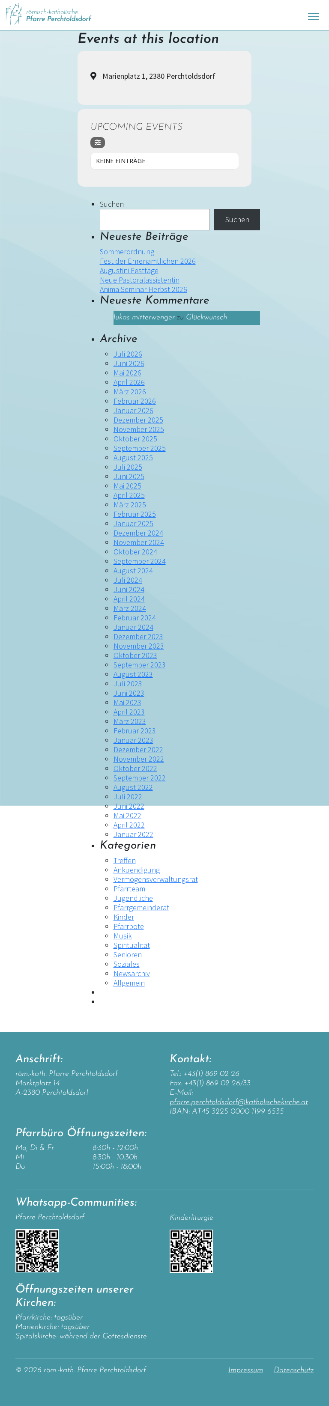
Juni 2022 (129, 806)
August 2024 (133, 570)
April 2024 (129, 599)
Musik (123, 936)
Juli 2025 (128, 467)
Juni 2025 (129, 476)
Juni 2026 (129, 363)
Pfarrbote (129, 926)
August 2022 (133, 787)
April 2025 (129, 495)
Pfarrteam (129, 889)
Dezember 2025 (138, 420)
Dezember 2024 (138, 533)
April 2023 (129, 712)
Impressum (245, 1370)
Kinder (124, 917)
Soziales (127, 964)
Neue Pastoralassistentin (139, 280)
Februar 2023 (135, 731)
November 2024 (139, 542)
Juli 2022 (128, 796)
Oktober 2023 (135, 655)
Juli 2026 (128, 354)
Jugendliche (133, 898)
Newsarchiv (132, 973)
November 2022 (139, 759)
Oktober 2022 (135, 768)
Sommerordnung (127, 251)
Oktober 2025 (135, 439)
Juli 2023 (128, 683)
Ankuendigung (137, 870)
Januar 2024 (133, 627)
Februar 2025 (135, 514)
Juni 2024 (129, 589)
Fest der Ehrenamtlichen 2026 (148, 261)
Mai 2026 (127, 373)
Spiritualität (132, 945)
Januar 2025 (133, 523)
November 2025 (139, 429)
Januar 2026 (133, 410)
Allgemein (129, 983)
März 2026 (130, 391)
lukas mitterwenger (144, 318)
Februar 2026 (135, 401)
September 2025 (140, 448)
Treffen (125, 860)
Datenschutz (294, 1370)
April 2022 (129, 825)
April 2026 (129, 382)
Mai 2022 (127, 815)
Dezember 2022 (138, 749)
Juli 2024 (128, 580)
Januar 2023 (133, 740)
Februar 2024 (135, 618)
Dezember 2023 (138, 636)
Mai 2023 (127, 702)
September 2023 (140, 665)
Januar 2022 (133, 834)
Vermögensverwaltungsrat (156, 879)
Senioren (128, 954)
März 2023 (130, 721)
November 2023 (139, 646)
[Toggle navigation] (313, 15)
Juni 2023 (129, 693)
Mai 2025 (127, 486)
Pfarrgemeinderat (141, 907)
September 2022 (140, 778)
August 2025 (133, 457)
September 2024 (140, 561)
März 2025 (130, 504)
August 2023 (133, 674)
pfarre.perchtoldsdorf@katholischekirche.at (239, 1102)
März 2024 (130, 608)
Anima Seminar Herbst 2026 (143, 289)
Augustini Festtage (129, 270)
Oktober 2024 (135, 552)
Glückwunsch (206, 318)
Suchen (112, 204)
